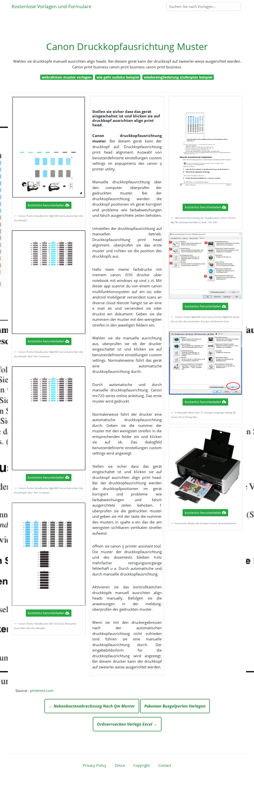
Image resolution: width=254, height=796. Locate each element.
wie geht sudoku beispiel (117, 77)
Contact (164, 765)
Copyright (141, 765)
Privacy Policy (94, 765)
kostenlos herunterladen (46, 205)
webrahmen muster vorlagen (67, 77)
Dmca (120, 765)
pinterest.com (42, 690)
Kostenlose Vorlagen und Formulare (52, 6)
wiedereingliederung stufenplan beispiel (178, 77)
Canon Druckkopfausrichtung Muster (127, 46)
